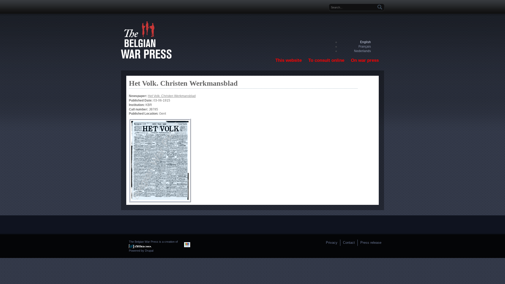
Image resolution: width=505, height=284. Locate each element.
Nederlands (362, 51)
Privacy (331, 243)
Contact (349, 243)
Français (364, 46)
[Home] (146, 57)
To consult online (326, 60)
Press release (370, 243)
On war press (365, 60)
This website (288, 60)
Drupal (149, 250)
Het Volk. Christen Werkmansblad (172, 96)
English (365, 42)
